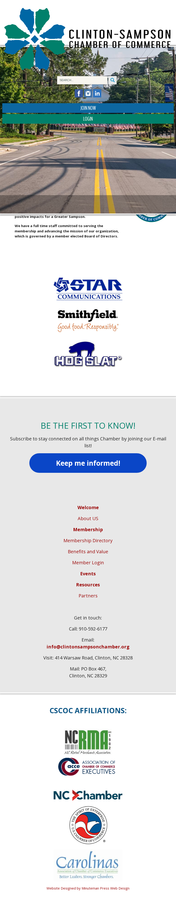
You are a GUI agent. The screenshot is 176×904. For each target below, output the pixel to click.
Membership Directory (88, 540)
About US (88, 518)
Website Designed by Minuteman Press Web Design (88, 888)
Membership (88, 529)
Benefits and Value (88, 551)
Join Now (88, 108)
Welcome (88, 507)
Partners (88, 596)
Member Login (88, 562)
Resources (88, 585)
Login (88, 119)
